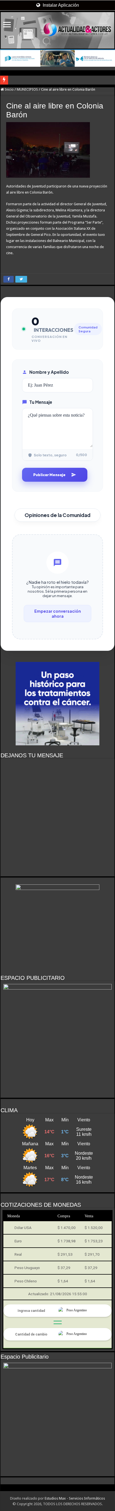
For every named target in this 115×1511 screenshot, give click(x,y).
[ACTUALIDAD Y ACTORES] (57, 30)
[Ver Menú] (7, 25)
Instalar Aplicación (60, 5)
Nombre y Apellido (49, 372)
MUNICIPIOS (27, 89)
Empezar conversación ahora (57, 614)
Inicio (9, 89)
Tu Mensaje (40, 402)
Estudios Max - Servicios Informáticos (75, 1498)
